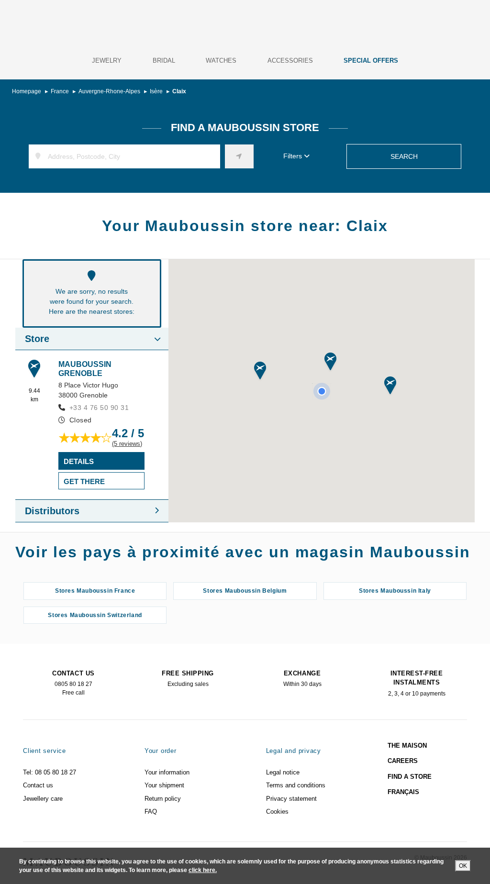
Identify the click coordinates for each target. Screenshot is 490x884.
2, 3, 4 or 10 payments (416, 683)
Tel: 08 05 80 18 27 (49, 772)
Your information (167, 772)
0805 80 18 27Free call (73, 683)
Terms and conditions (295, 785)
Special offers (371, 60)
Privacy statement (291, 798)
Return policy (163, 798)
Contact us (38, 785)
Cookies (277, 811)
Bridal (164, 60)
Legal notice (283, 772)
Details (79, 461)
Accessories (290, 60)
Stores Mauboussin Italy (395, 590)
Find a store (410, 776)
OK (463, 865)
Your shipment (164, 785)
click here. (203, 870)
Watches (221, 60)
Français (403, 792)
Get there (84, 481)
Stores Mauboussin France (95, 590)
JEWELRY (107, 60)
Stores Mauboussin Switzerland (95, 615)
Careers (403, 760)
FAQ (151, 811)
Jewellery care (43, 798)
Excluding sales (188, 679)
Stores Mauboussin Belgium (245, 590)
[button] (330, 362)
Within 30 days (302, 679)
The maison (407, 745)
